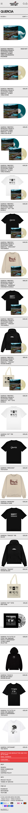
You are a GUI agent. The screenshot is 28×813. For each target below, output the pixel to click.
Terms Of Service (7, 782)
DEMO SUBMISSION (7, 769)
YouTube (4, 792)
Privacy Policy (6, 780)
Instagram (4, 791)
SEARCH (3, 767)
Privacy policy (5, 799)
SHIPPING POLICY (6, 773)
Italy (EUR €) (4, 809)
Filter (3, 16)
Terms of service (15, 799)
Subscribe (4, 759)
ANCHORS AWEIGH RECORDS (12, 797)
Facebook (4, 789)
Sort (24, 16)
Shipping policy (5, 800)
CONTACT (4, 771)
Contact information (17, 800)
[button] (24, 3)
